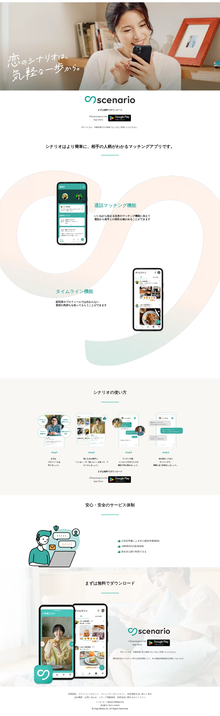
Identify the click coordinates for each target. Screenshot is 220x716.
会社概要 (78, 697)
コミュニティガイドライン (113, 694)
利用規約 (72, 694)
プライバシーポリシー (88, 694)
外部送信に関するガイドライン (131, 697)
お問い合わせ (91, 697)
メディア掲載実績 (107, 697)
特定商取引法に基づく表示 (139, 694)
